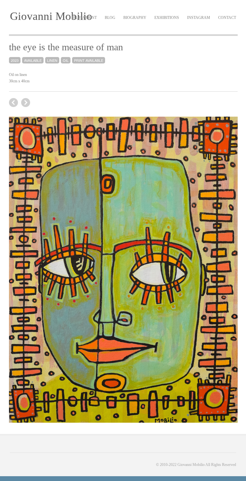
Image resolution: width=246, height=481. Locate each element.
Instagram (198, 17)
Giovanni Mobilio (51, 16)
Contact (227, 17)
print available (88, 60)
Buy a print (85, 17)
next (13, 102)
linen (52, 60)
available (33, 60)
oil (66, 60)
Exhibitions (166, 17)
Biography (134, 17)
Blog (110, 17)
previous (25, 102)
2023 (15, 60)
